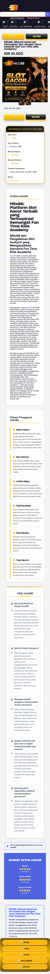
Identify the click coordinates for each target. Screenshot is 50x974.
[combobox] (22, 14)
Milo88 (13, 256)
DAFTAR (36, 36)
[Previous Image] (4, 80)
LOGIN (13, 36)
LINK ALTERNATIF (26, 960)
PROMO (26, 942)
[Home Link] (19, 6)
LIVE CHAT (26, 967)
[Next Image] (46, 80)
